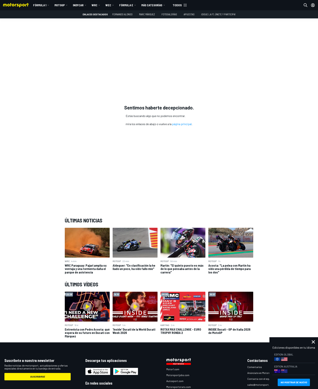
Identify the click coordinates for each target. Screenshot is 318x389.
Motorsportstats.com (178, 386)
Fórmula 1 (39, 5)
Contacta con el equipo (260, 378)
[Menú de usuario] (313, 5)
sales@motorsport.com (260, 384)
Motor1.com (172, 369)
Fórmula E (126, 5)
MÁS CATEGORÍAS (151, 5)
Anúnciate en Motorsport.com (263, 372)
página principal (182, 124)
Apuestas (189, 14)
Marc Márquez (147, 14)
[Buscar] (305, 5)
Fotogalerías (169, 14)
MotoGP (59, 5)
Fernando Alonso (122, 14)
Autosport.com (174, 381)
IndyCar (78, 5)
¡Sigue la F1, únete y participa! (218, 14)
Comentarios (254, 367)
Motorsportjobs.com (177, 375)
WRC (94, 5)
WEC (108, 5)
